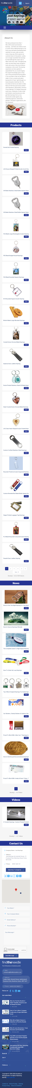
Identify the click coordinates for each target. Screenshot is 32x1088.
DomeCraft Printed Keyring (11, 147)
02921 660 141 (17, 19)
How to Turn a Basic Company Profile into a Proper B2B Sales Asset (18, 1012)
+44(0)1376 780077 (15, 986)
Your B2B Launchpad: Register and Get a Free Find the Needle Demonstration (18, 1037)
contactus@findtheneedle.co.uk (12, 972)
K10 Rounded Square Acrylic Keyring (13, 299)
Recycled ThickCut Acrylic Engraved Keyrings (16, 472)
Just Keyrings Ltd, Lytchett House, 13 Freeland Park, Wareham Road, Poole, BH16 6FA (16, 858)
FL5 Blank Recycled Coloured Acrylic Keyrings (16, 536)
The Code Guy (11, 1077)
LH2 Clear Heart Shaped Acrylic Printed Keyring (16, 428)
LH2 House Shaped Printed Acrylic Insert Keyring (17, 169)
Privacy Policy (6, 1085)
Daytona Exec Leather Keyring (11, 363)
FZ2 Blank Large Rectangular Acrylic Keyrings (16, 234)
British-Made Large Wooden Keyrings (14, 320)
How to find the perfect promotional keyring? (16, 757)
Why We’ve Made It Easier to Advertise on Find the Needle (18, 1021)
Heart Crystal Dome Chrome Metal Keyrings (15, 407)
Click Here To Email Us (14, 870)
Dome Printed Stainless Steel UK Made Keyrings (17, 385)
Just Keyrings (16, 15)
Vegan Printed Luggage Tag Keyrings (14, 515)
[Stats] (20, 876)
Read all (4, 1053)
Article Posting (13, 1084)
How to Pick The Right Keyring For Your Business (17, 605)
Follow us (5, 1065)
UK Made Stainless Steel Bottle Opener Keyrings (17, 190)
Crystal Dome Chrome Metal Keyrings (14, 342)
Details (26, 150)
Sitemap (20, 1084)
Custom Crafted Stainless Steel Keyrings (15, 450)
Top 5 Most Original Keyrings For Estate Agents (16, 692)
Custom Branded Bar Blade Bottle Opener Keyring (17, 493)
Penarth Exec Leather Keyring (11, 558)
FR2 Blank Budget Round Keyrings (13, 255)
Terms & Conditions (16, 1085)
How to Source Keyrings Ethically (12, 627)
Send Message (9, 955)
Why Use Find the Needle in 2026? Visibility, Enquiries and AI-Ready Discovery (18, 1002)
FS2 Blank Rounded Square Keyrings (13, 277)
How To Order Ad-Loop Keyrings (12, 670)
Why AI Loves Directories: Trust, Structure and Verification (19, 1029)
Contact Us (5, 1084)
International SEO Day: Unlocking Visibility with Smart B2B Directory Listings (19, 1047)
